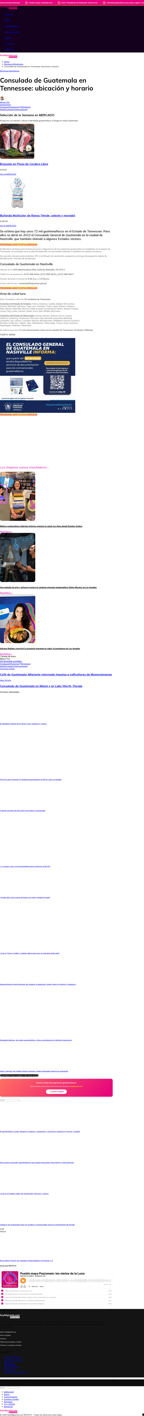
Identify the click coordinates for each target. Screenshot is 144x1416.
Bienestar (10, 1364)
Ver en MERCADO (8, 174)
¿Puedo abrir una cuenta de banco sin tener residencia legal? (25, 897)
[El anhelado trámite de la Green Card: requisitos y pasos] (56, 708)
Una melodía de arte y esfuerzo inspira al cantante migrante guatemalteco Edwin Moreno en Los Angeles (48, 587)
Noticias (9, 1369)
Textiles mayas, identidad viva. (41, 3)
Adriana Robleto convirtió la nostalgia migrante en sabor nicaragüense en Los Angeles (40, 648)
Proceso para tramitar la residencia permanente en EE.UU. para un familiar (31, 779)
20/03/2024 (5, 104)
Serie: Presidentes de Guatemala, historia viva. (80, 3)
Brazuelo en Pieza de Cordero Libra (24, 164)
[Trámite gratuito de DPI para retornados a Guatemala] (56, 795)
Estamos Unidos (13, 1359)
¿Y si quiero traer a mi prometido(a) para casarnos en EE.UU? (25, 866)
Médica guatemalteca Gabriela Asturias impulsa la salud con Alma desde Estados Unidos (41, 526)
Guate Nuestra (12, 1357)
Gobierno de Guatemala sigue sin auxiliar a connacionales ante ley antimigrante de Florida (37, 1225)
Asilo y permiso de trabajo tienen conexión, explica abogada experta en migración (34, 1071)
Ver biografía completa (11, 661)
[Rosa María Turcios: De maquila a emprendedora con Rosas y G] (56, 1245)
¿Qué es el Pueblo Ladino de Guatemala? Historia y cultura (24, 1193)
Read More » (6, 531)
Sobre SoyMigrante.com (8, 1332)
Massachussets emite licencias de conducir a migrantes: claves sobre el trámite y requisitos (38, 984)
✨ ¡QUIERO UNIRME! (56, 1091)
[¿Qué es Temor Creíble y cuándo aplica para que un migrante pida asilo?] (56, 925)
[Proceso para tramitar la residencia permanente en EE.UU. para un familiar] (56, 751)
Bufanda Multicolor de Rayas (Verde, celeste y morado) (37, 215)
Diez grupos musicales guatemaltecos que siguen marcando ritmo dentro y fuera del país (37, 1162)
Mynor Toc (5, 102)
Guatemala (11, 1367)
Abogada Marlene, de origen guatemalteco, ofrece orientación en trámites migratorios (36, 1040)
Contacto (3, 1339)
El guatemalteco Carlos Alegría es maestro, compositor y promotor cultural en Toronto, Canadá (40, 1131)
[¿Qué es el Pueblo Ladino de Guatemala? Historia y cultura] (56, 1178)
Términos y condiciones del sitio (10, 1345)
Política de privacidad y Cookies (10, 1342)
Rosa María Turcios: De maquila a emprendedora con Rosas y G (26, 1260)
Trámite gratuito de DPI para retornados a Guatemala (22, 810)
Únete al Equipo (5, 1335)
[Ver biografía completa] (23, 661)
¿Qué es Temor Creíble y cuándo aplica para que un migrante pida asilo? (30, 953)
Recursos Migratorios (9, 71)
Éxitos (8, 1362)
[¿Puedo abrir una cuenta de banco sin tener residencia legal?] (56, 882)
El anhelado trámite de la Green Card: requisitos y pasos (23, 724)
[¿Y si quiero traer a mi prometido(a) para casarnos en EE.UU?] (56, 838)
